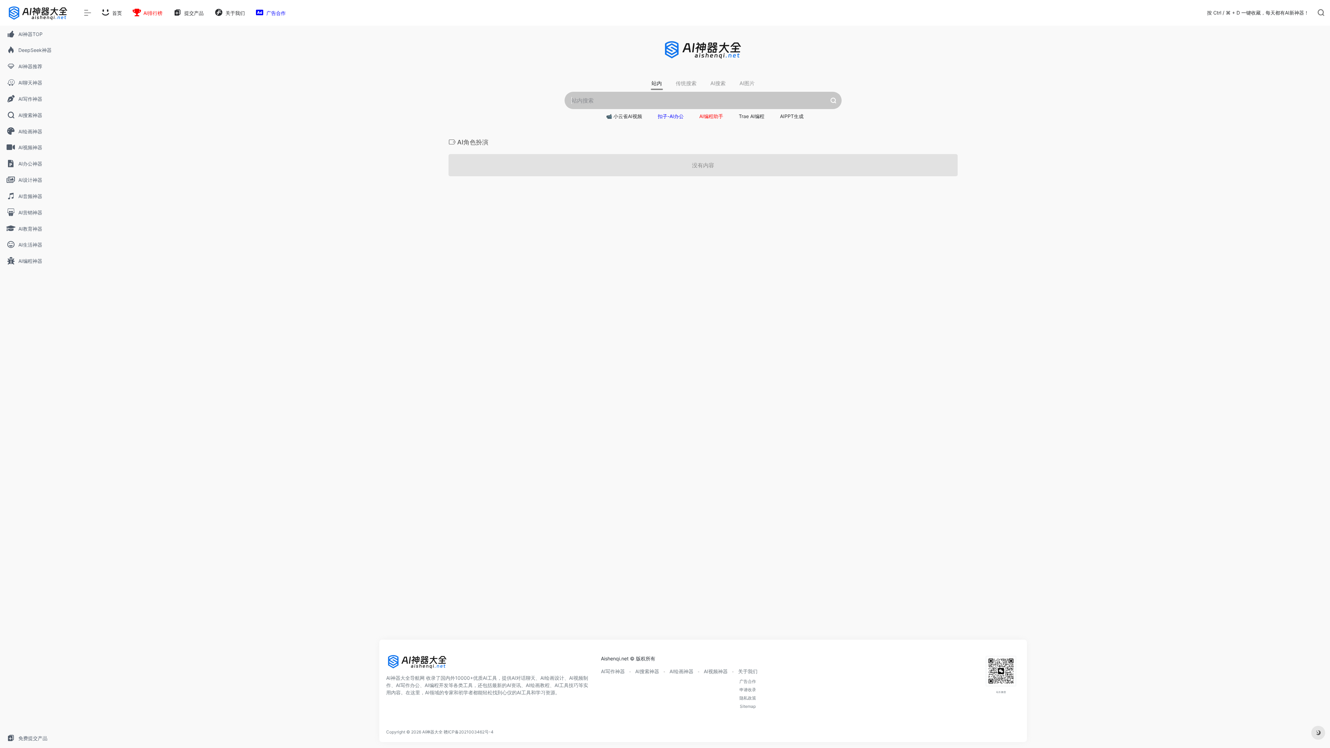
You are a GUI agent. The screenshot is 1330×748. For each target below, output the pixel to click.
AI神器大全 (432, 731)
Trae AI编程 (751, 116)
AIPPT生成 (792, 116)
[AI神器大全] (417, 663)
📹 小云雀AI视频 (624, 116)
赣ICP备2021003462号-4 (469, 731)
